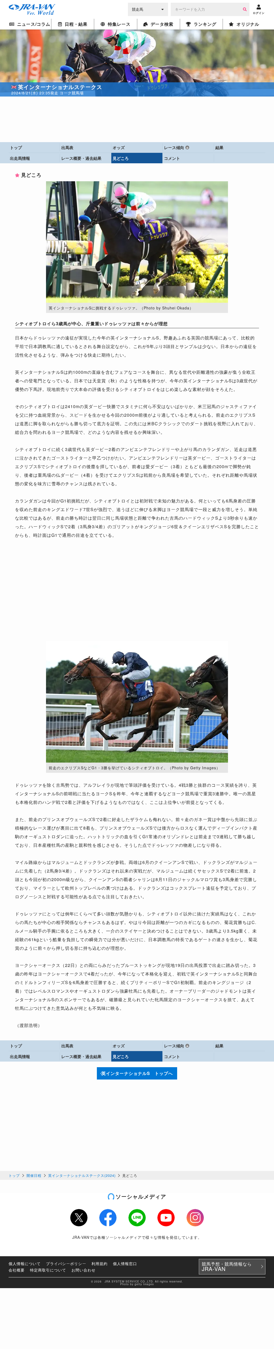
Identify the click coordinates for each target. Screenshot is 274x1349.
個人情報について (25, 1263)
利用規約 (100, 1263)
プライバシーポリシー (66, 1263)
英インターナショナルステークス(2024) (82, 1175)
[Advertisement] (137, 119)
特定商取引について (48, 1270)
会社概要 (17, 1270)
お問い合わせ (83, 1270)
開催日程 (33, 1175)
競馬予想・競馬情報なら (227, 1267)
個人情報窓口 (125, 1263)
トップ (14, 1175)
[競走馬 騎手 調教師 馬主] (148, 9)
